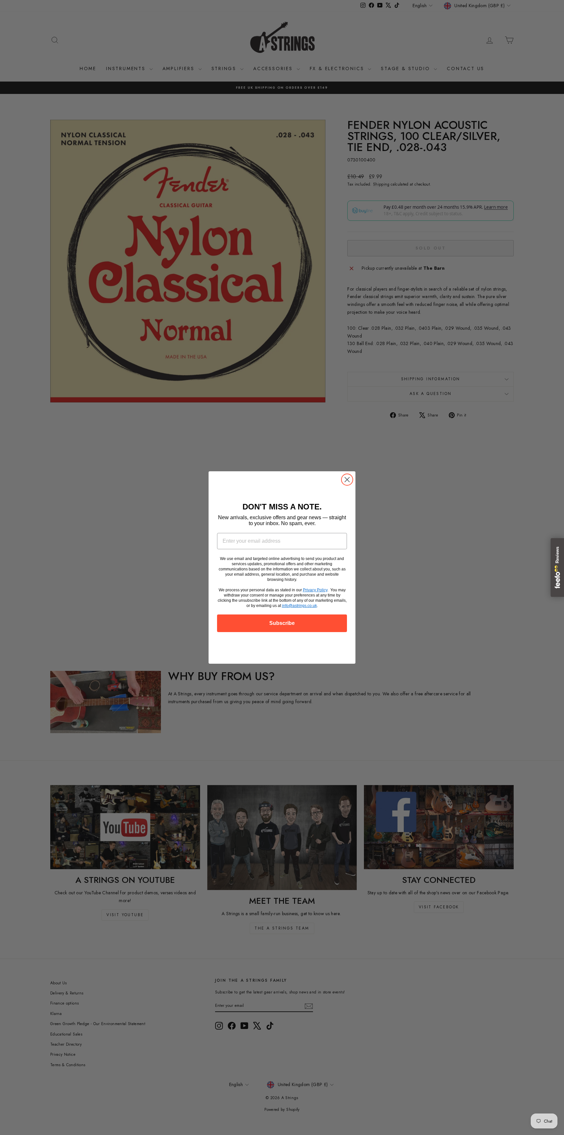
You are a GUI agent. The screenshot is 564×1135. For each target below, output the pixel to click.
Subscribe (282, 623)
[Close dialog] (347, 479)
